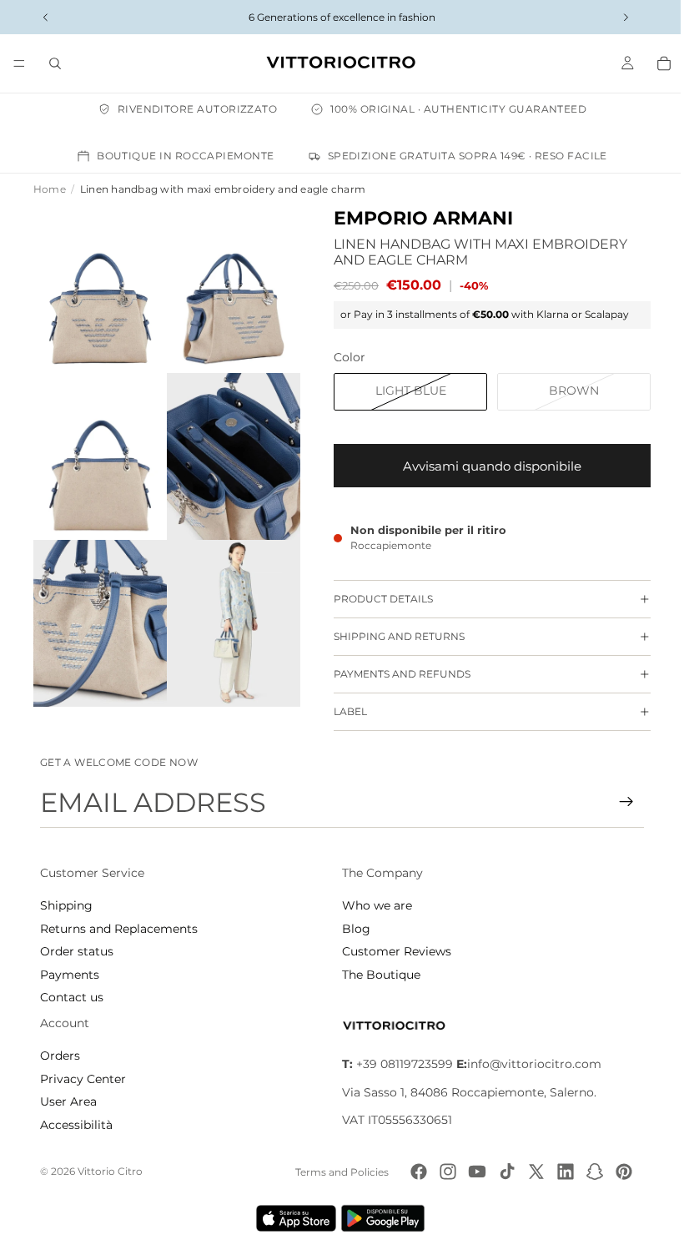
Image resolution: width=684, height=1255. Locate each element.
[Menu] (19, 63)
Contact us (71, 997)
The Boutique (377, 974)
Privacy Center (83, 1078)
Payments (69, 974)
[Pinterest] (620, 1172)
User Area (68, 1101)
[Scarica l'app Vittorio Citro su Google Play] (382, 1218)
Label (342, 711)
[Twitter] (532, 1172)
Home (49, 189)
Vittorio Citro (110, 1171)
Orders (60, 1055)
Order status (76, 951)
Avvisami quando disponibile (484, 466)
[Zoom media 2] (227, 287)
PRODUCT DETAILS (375, 598)
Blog (352, 928)
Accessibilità (76, 1124)
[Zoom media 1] (98, 287)
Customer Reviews (392, 951)
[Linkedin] (561, 1172)
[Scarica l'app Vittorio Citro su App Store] (292, 1218)
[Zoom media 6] (227, 610)
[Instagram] (444, 1172)
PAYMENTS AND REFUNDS (393, 674)
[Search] (55, 63)
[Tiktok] (503, 1172)
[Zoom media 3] (98, 449)
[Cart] (655, 63)
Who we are (373, 905)
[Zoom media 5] (98, 610)
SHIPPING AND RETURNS (390, 636)
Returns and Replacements (119, 928)
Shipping (66, 905)
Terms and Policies (338, 1172)
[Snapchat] (591, 1172)
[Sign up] (618, 801)
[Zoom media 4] (227, 449)
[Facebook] (415, 1172)
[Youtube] (473, 1172)
